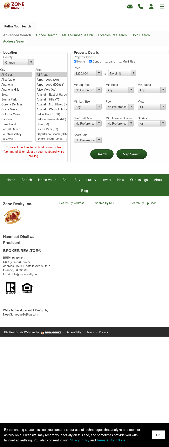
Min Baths (144, 85)
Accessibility (74, 332)
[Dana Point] (16, 124)
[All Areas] (51, 74)
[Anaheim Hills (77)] (51, 99)
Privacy (103, 332)
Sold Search (141, 35)
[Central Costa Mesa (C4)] (51, 138)
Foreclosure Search (112, 35)
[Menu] (162, 6)
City (2, 69)
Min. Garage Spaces (119, 118)
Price (77, 68)
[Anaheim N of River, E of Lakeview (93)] (51, 104)
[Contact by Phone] (140, 6)
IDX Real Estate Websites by (22, 332)
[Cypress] (16, 119)
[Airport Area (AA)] (51, 79)
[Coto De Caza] (16, 114)
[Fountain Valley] (16, 133)
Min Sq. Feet (82, 85)
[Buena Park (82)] (51, 129)
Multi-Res (128, 61)
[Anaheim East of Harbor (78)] (51, 94)
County (8, 57)
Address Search (15, 41)
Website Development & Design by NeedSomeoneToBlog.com (25, 312)
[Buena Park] (16, 99)
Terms (90, 332)
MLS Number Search (77, 35)
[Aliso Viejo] (16, 79)
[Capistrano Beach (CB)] (51, 133)
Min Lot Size (82, 101)
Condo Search (46, 35)
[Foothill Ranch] (16, 129)
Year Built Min (83, 118)
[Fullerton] (16, 138)
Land (111, 61)
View (141, 101)
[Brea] (16, 94)
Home (80, 61)
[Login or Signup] (151, 6)
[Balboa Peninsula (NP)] (51, 119)
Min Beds (112, 85)
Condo (96, 61)
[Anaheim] (16, 84)
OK (158, 435)
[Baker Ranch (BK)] (51, 114)
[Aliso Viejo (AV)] (51, 89)
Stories (142, 118)
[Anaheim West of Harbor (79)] (51, 109)
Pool (108, 101)
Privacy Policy (79, 440)
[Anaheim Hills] (16, 89)
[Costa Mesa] (16, 109)
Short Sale (80, 135)
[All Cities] (16, 74)
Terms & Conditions (111, 440)
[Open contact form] (130, 6)
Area (38, 69)
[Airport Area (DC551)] (51, 84)
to (105, 73)
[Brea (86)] (51, 124)
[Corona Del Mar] (16, 104)
